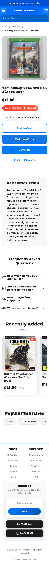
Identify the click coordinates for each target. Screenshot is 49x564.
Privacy (16, 559)
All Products (13, 455)
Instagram (26, 533)
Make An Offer (24, 139)
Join (24, 511)
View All (23, 330)
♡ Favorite (29, 160)
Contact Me (36, 460)
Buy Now (24, 150)
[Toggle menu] (3, 10)
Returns (36, 471)
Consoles (13, 460)
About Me (36, 466)
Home (4, 27)
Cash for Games (24, 10)
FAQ (36, 477)
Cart (13, 477)
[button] (24, 277)
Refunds (32, 559)
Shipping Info (36, 455)
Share (16, 160)
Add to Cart (24, 128)
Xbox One (16, 27)
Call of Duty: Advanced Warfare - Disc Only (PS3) (18, 377)
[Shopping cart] (46, 10)
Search (13, 471)
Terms (24, 559)
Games (13, 466)
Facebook (26, 524)
